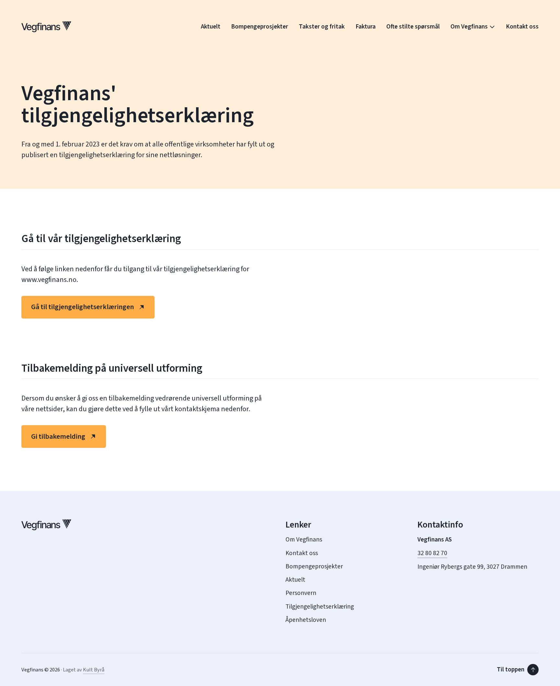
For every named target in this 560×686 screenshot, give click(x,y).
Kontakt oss (522, 26)
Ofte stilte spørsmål (413, 26)
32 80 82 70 (432, 553)
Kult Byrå (93, 670)
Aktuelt (210, 26)
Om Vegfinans (469, 26)
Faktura (366, 26)
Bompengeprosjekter (259, 26)
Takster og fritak (322, 26)
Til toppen (510, 669)
